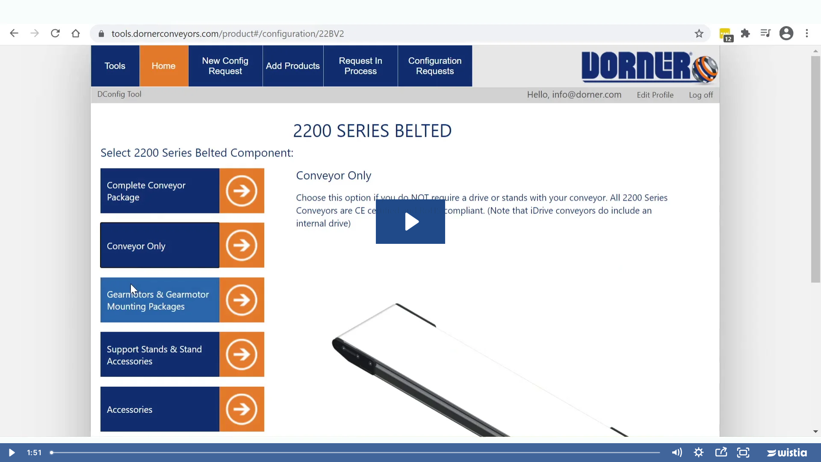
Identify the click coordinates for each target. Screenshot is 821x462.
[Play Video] (11, 452)
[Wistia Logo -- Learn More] (787, 452)
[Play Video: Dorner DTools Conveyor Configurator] (411, 221)
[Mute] (676, 452)
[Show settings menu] (699, 452)
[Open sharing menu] (721, 452)
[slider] (356, 452)
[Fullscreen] (743, 452)
